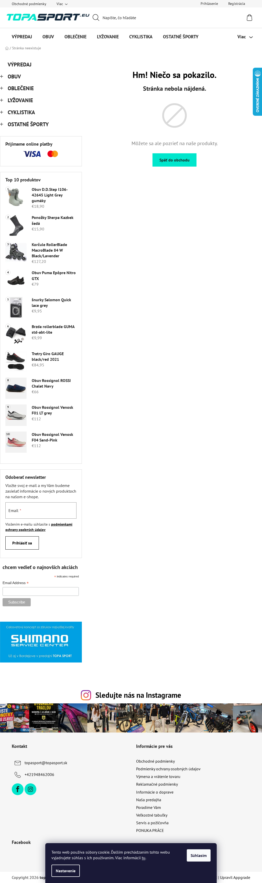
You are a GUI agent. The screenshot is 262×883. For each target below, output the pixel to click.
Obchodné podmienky (29, 4)
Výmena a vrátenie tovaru (158, 776)
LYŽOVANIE (20, 100)
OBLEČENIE (21, 88)
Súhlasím (199, 855)
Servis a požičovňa (152, 822)
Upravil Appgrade (235, 877)
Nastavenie (65, 870)
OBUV (14, 76)
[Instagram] (30, 789)
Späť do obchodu (174, 159)
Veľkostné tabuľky (151, 815)
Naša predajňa (148, 799)
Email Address (16, 583)
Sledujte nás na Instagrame (138, 695)
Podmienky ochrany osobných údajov (168, 768)
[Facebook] (18, 789)
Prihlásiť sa (22, 542)
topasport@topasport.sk (46, 762)
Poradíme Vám (148, 807)
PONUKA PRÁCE (150, 830)
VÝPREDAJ (19, 64)
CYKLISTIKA (21, 112)
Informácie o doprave (154, 792)
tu (143, 857)
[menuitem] (22, 36)
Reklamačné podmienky (157, 784)
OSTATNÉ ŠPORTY (28, 124)
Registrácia (236, 3)
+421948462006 (39, 774)
